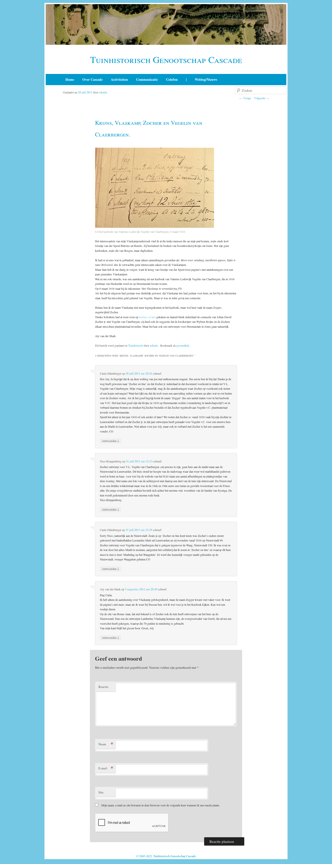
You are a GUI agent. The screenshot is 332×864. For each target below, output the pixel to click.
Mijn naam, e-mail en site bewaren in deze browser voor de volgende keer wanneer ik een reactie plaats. (160, 805)
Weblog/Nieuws (206, 79)
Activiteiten (119, 79)
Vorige (245, 98)
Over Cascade (92, 79)
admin (103, 92)
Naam (105, 744)
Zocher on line (147, 317)
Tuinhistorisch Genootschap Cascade (166, 59)
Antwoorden (110, 441)
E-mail (105, 768)
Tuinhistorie (135, 345)
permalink (183, 345)
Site (101, 792)
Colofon (172, 79)
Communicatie (147, 79)
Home (69, 79)
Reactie (103, 686)
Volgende (261, 98)
